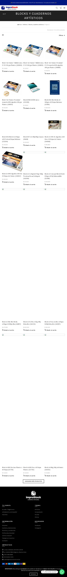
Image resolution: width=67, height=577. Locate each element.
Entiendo (33, 574)
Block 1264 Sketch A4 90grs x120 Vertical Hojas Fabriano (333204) (11, 139)
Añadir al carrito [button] (9, 71)
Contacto (5, 540)
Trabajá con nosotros (8, 538)
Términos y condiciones (8, 530)
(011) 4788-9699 (8, 554)
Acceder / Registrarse (8, 509)
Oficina (37, 517)
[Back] (4, 14)
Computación (39, 512)
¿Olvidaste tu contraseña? (9, 512)
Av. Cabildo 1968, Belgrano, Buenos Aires (15, 552)
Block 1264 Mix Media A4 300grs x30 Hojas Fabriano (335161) (53, 102)
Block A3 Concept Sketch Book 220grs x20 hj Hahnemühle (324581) (54, 176)
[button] (62, 572)
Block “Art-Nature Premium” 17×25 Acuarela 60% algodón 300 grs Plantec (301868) (54, 65)
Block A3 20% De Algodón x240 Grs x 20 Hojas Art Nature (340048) (55, 139)
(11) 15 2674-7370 (8, 557)
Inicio (20, 24)
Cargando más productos (33, 481)
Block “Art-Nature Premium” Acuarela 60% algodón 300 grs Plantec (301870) (12, 102)
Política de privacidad (8, 533)
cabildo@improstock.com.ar (12, 559)
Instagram (38, 528)
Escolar (37, 514)
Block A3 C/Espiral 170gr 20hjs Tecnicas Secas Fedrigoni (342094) (33, 176)
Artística (25, 24)
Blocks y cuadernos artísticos (36, 24)
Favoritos (5, 514)
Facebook (37, 525)
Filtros (61, 35)
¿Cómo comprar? (7, 535)
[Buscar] (56, 7)
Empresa (4, 525)
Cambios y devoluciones (9, 528)
